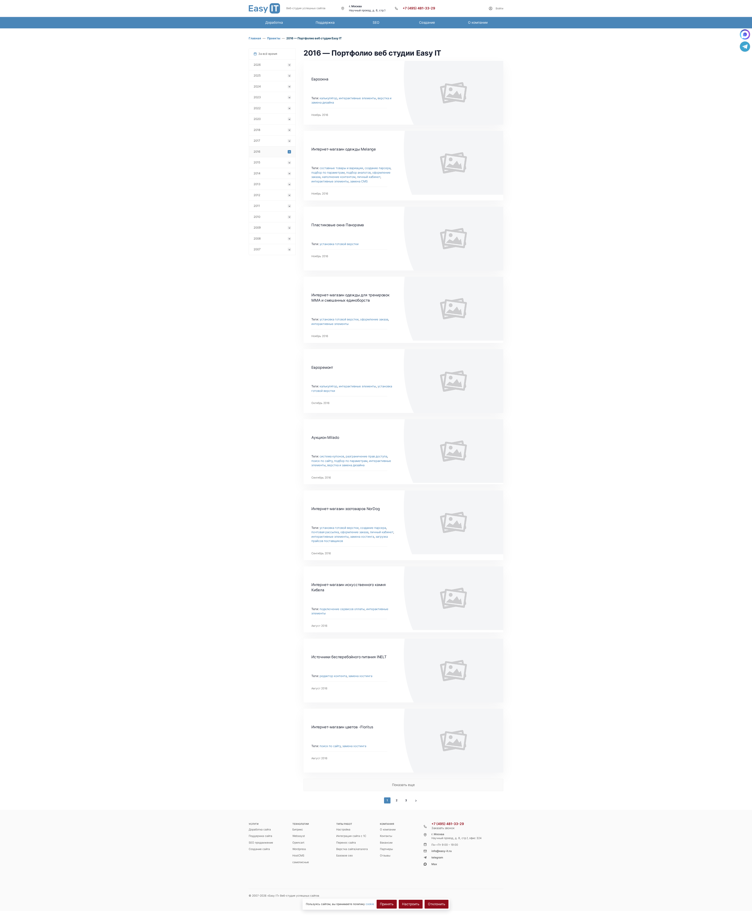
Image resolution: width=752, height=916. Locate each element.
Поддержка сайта (260, 836)
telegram (437, 857)
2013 (257, 184)
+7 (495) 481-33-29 (419, 8)
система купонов (332, 456)
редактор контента (333, 676)
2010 (257, 217)
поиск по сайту (322, 461)
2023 (257, 97)
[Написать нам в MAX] (745, 34)
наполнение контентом (338, 177)
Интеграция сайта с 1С (351, 836)
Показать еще (403, 785)
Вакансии (386, 842)
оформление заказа (374, 319)
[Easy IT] (264, 8)
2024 (257, 86)
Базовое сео (344, 855)
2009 (257, 227)
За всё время (267, 54)
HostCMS (298, 855)
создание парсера (377, 168)
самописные (300, 862)
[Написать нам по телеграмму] (745, 46)
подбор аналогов (358, 172)
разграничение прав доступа (366, 456)
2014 (257, 173)
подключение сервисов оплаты (342, 609)
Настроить (410, 904)
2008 (257, 238)
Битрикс (297, 829)
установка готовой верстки (339, 244)
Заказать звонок (443, 828)
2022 (257, 108)
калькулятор (328, 98)
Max (434, 864)
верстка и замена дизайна (345, 465)
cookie (370, 904)
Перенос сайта (346, 842)
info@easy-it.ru (441, 851)
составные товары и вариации (341, 168)
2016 (257, 151)
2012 (257, 195)
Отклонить (436, 904)
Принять (386, 904)
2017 (257, 140)
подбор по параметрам (328, 172)
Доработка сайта (260, 829)
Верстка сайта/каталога (352, 849)
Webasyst (298, 836)
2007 (257, 249)
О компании (388, 829)
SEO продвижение (261, 842)
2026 (257, 65)
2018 (257, 130)
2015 (257, 162)
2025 (257, 75)
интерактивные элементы (357, 98)
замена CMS (359, 181)
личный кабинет (368, 177)
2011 (257, 206)
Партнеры (386, 849)
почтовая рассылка (325, 532)
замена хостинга (362, 536)
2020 (257, 119)
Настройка (343, 829)
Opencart (298, 842)
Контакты (386, 836)
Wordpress (299, 849)
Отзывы (385, 855)
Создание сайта (259, 849)
